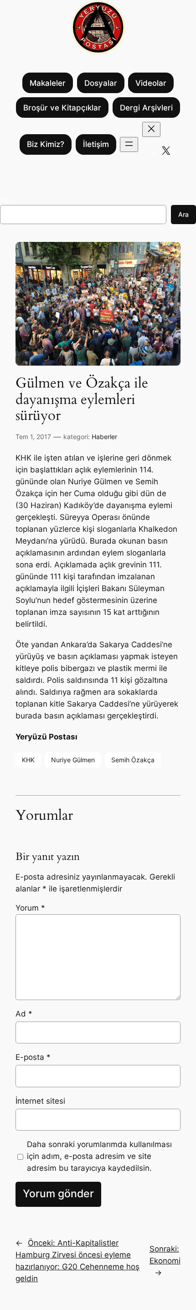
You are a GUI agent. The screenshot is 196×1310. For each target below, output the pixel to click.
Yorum (30, 907)
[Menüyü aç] (129, 144)
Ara (5, 199)
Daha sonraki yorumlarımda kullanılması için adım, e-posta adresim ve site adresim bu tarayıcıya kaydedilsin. (99, 1156)
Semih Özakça (133, 760)
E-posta (33, 1057)
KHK (28, 760)
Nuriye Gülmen (73, 760)
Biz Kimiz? (45, 144)
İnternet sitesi (40, 1101)
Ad (23, 1013)
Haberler (104, 436)
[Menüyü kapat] (151, 129)
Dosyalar (100, 83)
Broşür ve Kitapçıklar (62, 107)
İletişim (96, 144)
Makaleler (48, 83)
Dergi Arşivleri (146, 107)
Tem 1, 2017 (33, 436)
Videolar (150, 83)
